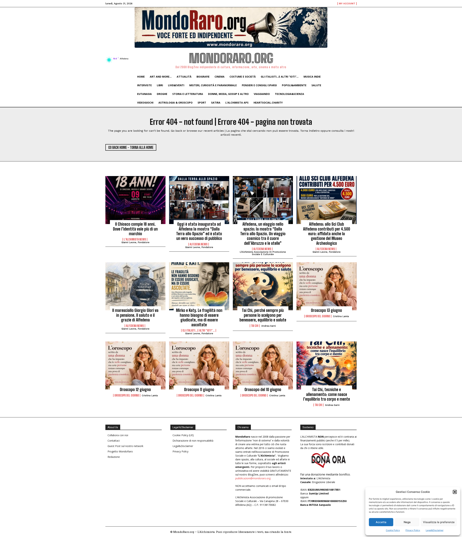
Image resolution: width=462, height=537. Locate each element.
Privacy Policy (413, 530)
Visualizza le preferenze (439, 522)
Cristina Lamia (341, 316)
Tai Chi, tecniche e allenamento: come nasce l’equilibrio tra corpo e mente (326, 394)
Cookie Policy (393, 530)
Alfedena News (199, 244)
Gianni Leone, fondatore (135, 242)
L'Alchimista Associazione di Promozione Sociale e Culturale (263, 253)
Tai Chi (254, 325)
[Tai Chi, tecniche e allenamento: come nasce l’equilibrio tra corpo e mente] (327, 365)
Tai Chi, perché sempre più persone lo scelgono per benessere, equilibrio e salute (262, 315)
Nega (407, 522)
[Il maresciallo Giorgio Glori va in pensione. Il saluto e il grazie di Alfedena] (135, 286)
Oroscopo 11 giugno (199, 389)
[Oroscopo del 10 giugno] (263, 365)
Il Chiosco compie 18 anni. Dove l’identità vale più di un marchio (135, 229)
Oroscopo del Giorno (318, 316)
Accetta (381, 522)
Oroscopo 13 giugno (326, 310)
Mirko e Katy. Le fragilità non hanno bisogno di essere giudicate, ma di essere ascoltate (199, 317)
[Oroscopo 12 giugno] (135, 365)
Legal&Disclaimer (434, 530)
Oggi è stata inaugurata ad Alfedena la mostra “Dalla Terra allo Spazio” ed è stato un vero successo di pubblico (199, 231)
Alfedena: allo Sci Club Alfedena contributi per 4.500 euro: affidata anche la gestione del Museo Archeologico (326, 234)
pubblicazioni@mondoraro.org (253, 478)
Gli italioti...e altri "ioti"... (198, 330)
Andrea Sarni (268, 326)
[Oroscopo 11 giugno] (199, 365)
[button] (455, 492)
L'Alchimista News (135, 239)
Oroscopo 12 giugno (135, 389)
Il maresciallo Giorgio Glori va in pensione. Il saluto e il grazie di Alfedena (135, 315)
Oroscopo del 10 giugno (263, 389)
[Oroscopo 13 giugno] (327, 286)
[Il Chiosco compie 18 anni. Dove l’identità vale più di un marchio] (135, 200)
